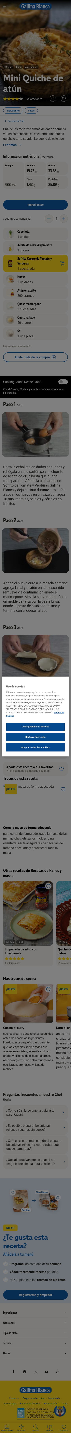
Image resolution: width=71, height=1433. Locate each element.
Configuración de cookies (35, 726)
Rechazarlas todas (35, 736)
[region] (35, 716)
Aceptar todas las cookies (35, 747)
